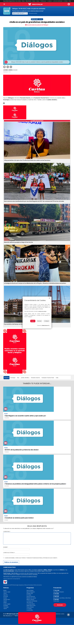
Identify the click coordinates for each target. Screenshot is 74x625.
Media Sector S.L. (46, 325)
